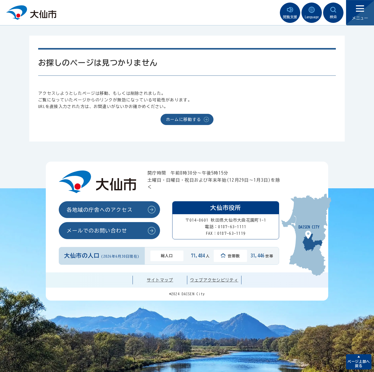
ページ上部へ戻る (359, 364)
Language (312, 17)
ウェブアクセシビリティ (214, 280)
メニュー (360, 18)
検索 (333, 17)
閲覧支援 (290, 17)
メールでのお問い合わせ (97, 230)
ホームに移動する (183, 119)
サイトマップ (160, 280)
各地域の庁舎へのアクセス (100, 209)
